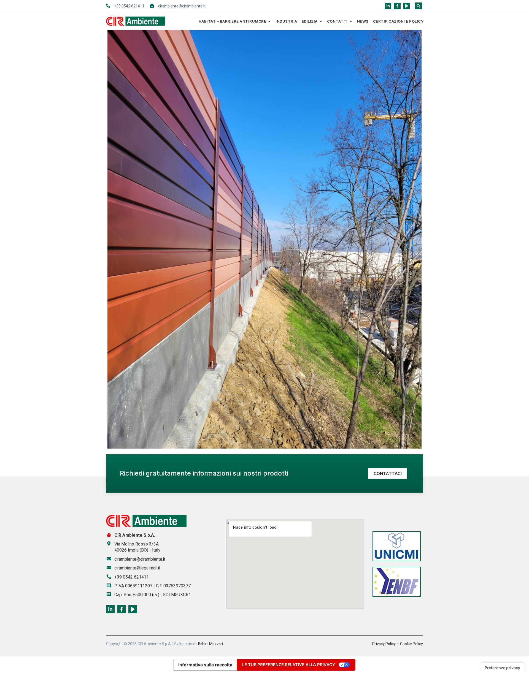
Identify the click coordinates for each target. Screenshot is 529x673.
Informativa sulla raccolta (205, 664)
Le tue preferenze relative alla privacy (288, 664)
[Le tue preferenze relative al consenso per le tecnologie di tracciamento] (502, 668)
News (363, 21)
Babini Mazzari (210, 644)
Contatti (337, 21)
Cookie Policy (411, 644)
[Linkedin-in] (388, 6)
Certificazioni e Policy (398, 21)
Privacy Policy (384, 644)
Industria (286, 21)
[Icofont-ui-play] (406, 6)
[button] (418, 5)
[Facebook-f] (397, 6)
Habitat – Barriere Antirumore (232, 21)
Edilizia (310, 21)
